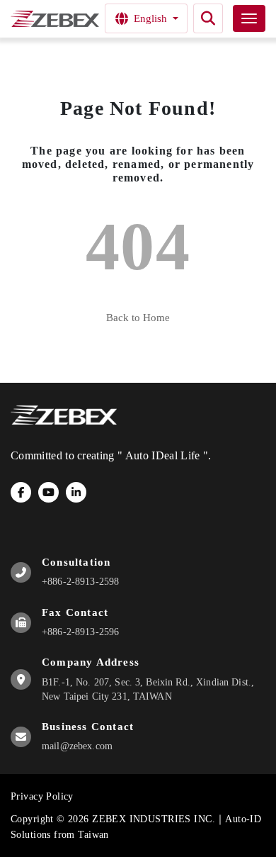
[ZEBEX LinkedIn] (76, 492)
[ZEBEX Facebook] (21, 492)
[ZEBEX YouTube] (48, 492)
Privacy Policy (42, 796)
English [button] (150, 18)
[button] (208, 18)
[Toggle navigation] (249, 18)
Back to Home (138, 317)
